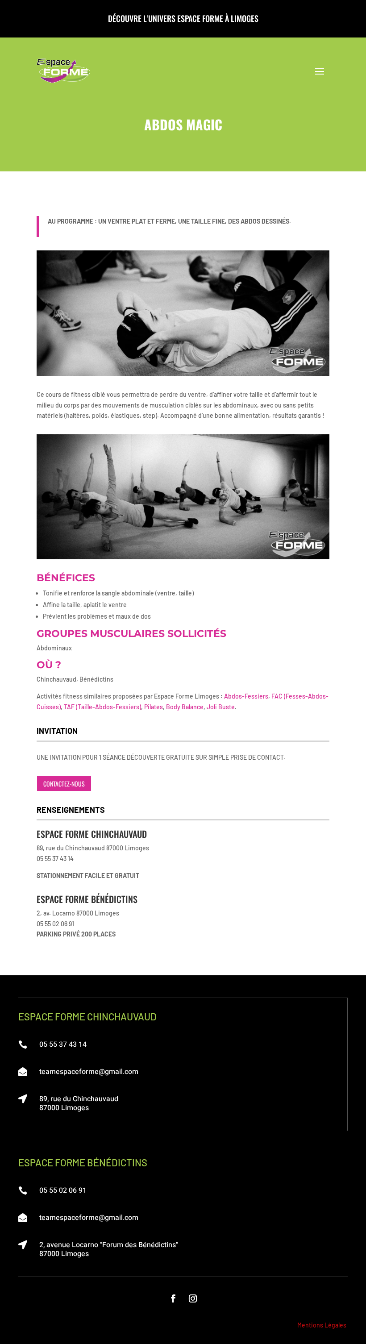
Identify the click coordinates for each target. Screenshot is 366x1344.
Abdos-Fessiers (246, 696)
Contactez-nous (64, 783)
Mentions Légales (321, 1325)
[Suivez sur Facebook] (173, 1298)
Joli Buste (221, 707)
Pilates (153, 707)
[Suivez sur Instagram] (193, 1298)
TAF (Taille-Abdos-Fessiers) (102, 707)
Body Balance (185, 707)
